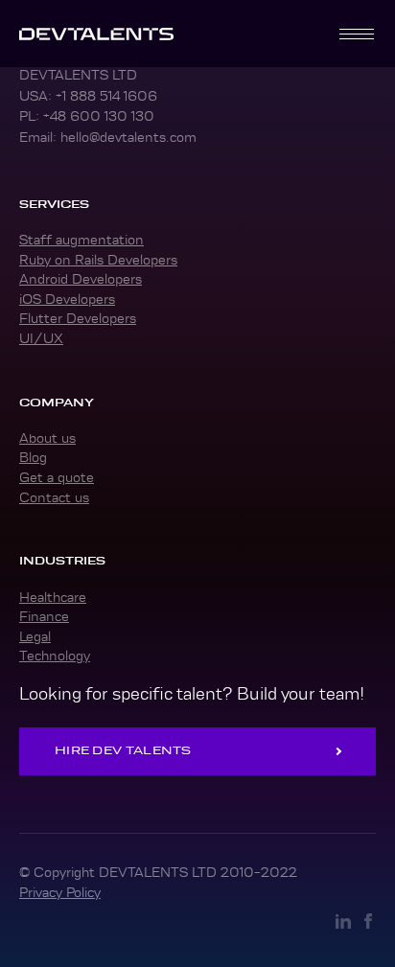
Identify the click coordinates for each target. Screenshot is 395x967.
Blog (33, 457)
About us (47, 438)
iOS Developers (67, 299)
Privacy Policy (60, 892)
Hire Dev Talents (123, 750)
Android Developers (80, 279)
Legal (35, 636)
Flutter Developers (77, 318)
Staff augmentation (81, 239)
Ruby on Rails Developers (98, 259)
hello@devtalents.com (128, 137)
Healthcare (52, 597)
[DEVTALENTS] (96, 33)
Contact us (54, 497)
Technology (54, 655)
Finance (44, 616)
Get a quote (56, 477)
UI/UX (41, 338)
